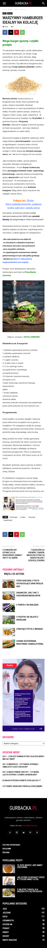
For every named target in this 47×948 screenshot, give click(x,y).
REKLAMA (6, 852)
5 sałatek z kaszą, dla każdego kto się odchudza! (29, 890)
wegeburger (8, 520)
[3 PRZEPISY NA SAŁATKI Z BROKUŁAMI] (9, 619)
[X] (10, 32)
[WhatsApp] (22, 32)
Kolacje (23, 9)
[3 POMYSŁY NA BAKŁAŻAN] (9, 607)
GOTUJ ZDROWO (32, 337)
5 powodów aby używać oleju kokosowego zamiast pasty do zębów (12, 554)
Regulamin (7, 849)
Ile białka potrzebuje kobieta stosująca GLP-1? (22, 780)
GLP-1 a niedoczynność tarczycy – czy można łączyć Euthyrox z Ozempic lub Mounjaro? (21, 773)
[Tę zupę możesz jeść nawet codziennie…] (9, 868)
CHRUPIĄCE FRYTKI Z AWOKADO (29, 629)
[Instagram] (16, 832)
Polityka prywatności (11, 845)
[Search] (43, 3)
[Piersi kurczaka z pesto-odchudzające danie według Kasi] (9, 583)
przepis (23, 517)
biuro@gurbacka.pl (29, 825)
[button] (4, 3)
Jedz (16, 9)
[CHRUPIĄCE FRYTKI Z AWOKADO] (9, 632)
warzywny (31, 517)
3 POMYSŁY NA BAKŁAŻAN (27, 605)
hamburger (14, 517)
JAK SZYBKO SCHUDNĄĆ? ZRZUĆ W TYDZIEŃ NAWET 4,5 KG (30, 878)
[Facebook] (5, 32)
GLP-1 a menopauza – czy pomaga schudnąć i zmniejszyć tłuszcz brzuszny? (20, 765)
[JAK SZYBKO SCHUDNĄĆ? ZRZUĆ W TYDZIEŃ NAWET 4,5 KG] (9, 880)
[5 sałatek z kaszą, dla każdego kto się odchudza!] (9, 892)
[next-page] (8, 653)
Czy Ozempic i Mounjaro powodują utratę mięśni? (23, 786)
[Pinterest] (16, 32)
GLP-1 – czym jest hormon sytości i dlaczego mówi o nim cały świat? (23, 757)
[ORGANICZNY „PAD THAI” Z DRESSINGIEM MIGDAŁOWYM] (9, 595)
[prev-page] (4, 653)
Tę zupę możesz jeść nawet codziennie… (30, 866)
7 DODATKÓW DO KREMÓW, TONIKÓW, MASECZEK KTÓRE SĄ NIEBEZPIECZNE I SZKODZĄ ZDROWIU (35, 555)
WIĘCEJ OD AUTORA (14, 573)
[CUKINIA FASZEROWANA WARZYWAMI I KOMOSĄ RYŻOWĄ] (9, 644)
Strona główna (8, 9)
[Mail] (23, 832)
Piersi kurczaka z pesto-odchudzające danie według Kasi (29, 583)
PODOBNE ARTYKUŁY (13, 569)
